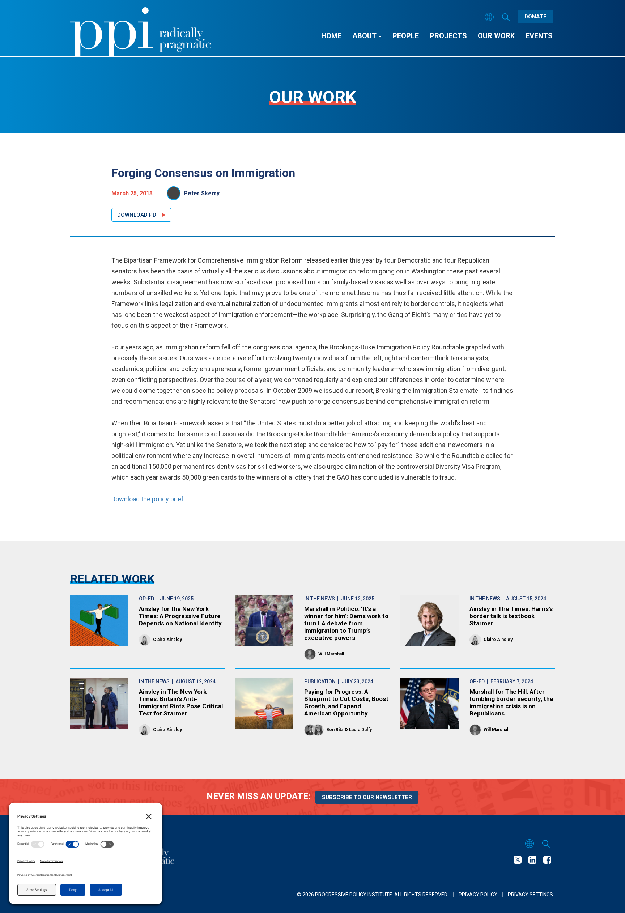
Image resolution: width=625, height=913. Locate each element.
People (405, 35)
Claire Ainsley (167, 639)
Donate (535, 16)
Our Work (496, 35)
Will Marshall (331, 654)
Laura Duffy (360, 729)
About (365, 35)
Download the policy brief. (148, 499)
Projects (448, 35)
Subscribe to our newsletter (367, 797)
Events (539, 35)
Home (331, 35)
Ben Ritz (335, 729)
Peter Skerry (202, 193)
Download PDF (138, 215)
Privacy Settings (530, 894)
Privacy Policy (478, 894)
